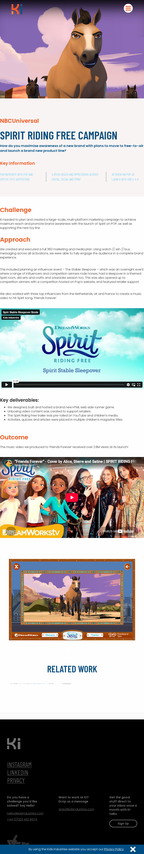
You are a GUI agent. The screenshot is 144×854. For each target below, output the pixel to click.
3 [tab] (72, 649)
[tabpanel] (72, 600)
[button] (128, 8)
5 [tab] (80, 649)
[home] (16, 8)
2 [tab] (67, 649)
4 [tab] (76, 649)
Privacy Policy (114, 849)
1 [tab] (63, 649)
